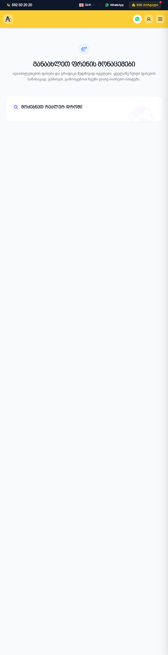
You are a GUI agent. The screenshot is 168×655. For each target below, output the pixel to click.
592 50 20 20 (22, 5)
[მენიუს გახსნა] (160, 19)
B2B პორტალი (147, 5)
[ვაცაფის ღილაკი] (137, 19)
